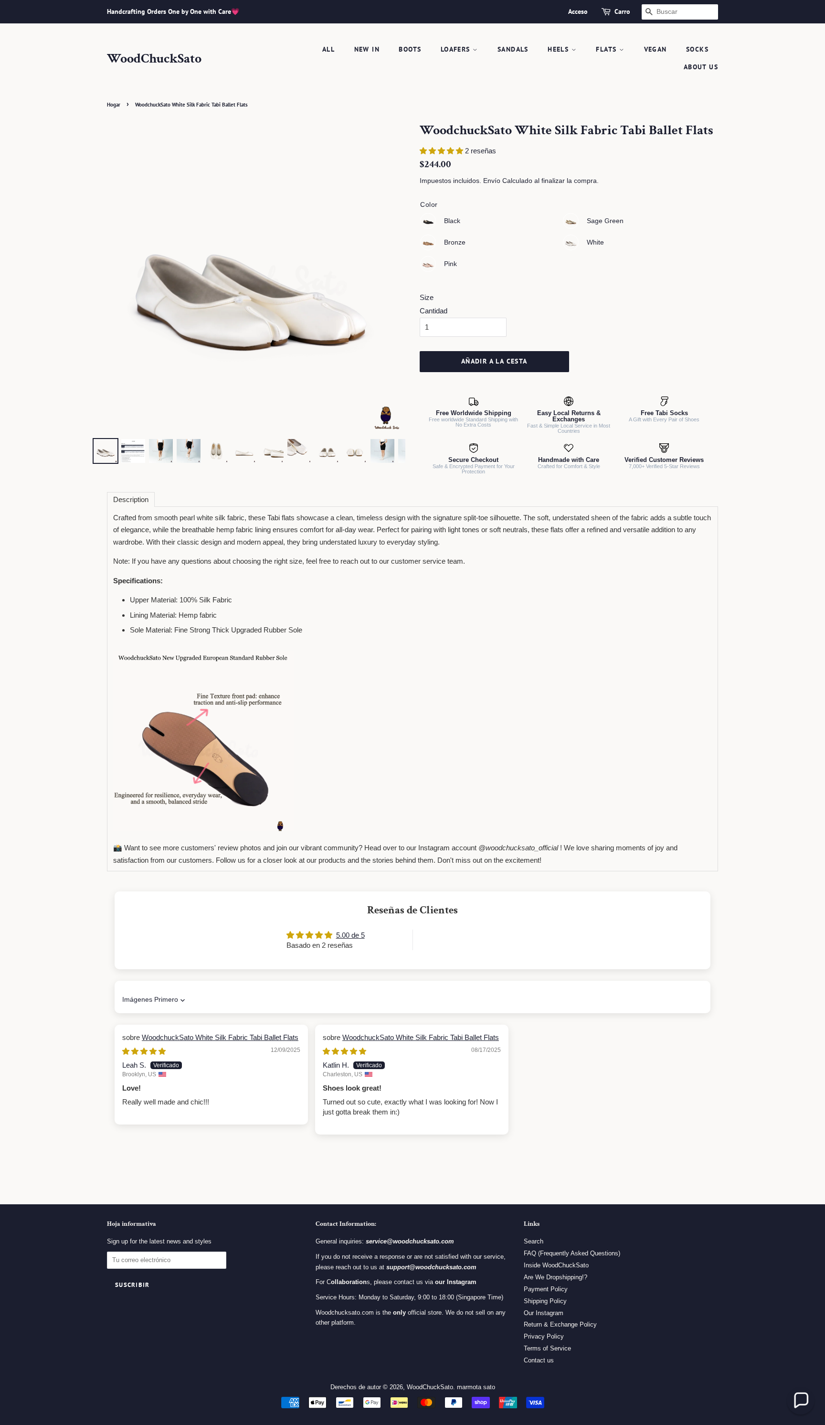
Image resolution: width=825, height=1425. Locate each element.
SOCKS (697, 49)
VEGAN (655, 49)
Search (533, 1241)
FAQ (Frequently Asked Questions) (572, 1253)
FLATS (607, 49)
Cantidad (433, 311)
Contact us (539, 1360)
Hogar (113, 104)
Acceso (578, 11)
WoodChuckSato (154, 59)
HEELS (559, 49)
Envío (491, 180)
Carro (622, 11)
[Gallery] (249, 294)
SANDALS (513, 49)
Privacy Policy (544, 1336)
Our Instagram (543, 1313)
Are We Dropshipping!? (555, 1277)
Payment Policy (546, 1289)
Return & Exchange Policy (560, 1324)
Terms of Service (547, 1348)
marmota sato (476, 1387)
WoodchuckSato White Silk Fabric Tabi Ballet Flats (220, 1037)
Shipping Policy (545, 1301)
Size (427, 297)
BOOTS (410, 49)
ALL (328, 49)
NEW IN (367, 49)
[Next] (391, 279)
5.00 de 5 (350, 935)
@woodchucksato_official (518, 848)
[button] (442, 151)
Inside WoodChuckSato (556, 1265)
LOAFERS (457, 49)
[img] (144, 1051)
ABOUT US (701, 67)
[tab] (131, 499)
